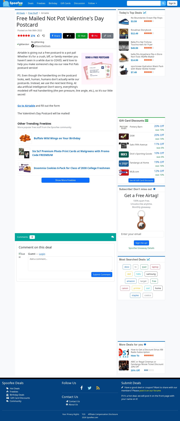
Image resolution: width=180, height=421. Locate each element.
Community (15, 401)
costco (147, 295)
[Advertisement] (65, 212)
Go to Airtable (26, 105)
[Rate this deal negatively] (43, 36)
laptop (155, 266)
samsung (151, 274)
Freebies (41, 3)
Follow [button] (91, 3)
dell (129, 274)
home (158, 288)
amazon (131, 281)
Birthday (53, 3)
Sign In (172, 3)
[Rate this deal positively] (38, 36)
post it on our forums (150, 390)
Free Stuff (33, 13)
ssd (148, 288)
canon (125, 288)
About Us (73, 404)
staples (135, 295)
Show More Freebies (65, 180)
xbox (126, 266)
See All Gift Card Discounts (141, 180)
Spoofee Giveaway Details (141, 248)
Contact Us (74, 401)
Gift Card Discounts (132, 120)
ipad (144, 266)
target (143, 281)
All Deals (20, 13)
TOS (83, 414)
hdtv (138, 274)
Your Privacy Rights (70, 414)
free (154, 281)
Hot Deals (14, 388)
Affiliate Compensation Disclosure (103, 414)
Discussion (79, 3)
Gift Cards (66, 3)
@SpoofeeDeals (42, 46)
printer (137, 288)
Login (42, 253)
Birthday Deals (16, 394)
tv (136, 266)
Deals (30, 3)
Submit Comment (102, 274)
